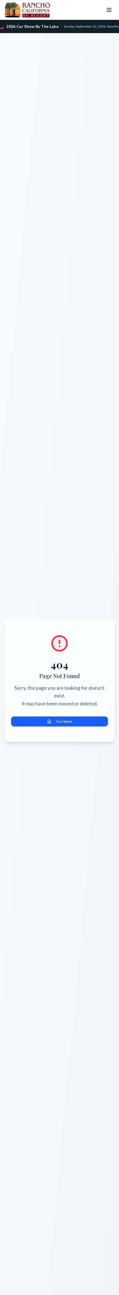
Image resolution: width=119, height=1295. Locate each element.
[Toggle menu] (109, 9)
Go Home (64, 721)
